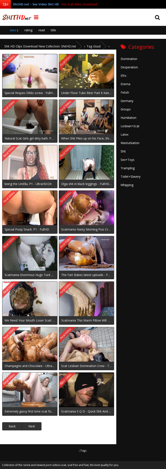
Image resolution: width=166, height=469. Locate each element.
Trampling (128, 168)
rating (28, 30)
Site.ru (16, 17)
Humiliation (128, 118)
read (41, 30)
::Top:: (83, 451)
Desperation (129, 67)
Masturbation (130, 143)
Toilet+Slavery (130, 176)
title (53, 30)
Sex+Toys (127, 160)
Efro (123, 76)
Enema (125, 84)
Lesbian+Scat (130, 126)
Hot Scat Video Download (79, 4)
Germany (127, 101)
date (13, 30)
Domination (129, 59)
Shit (123, 151)
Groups (126, 109)
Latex (124, 134)
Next (31, 426)
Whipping (127, 185)
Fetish (125, 92)
